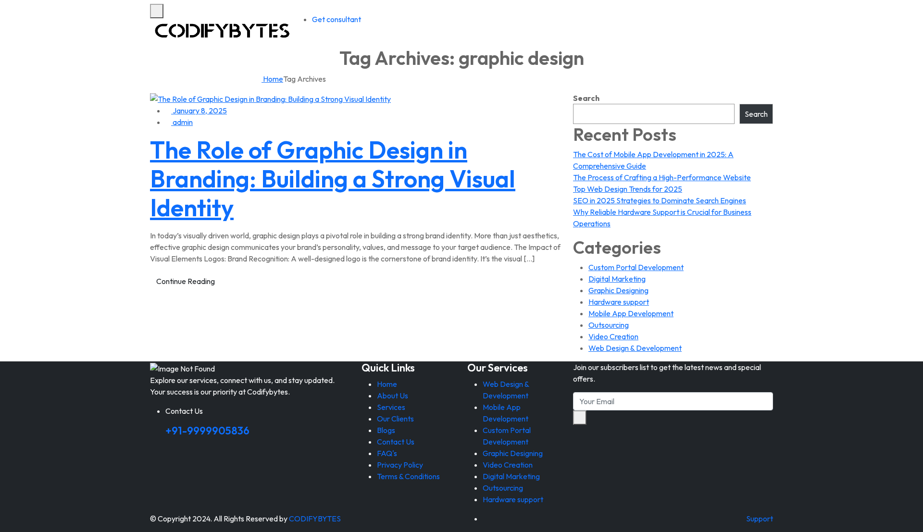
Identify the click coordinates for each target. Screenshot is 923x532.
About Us (392, 395)
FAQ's (387, 453)
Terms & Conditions (408, 476)
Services (391, 407)
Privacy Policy (400, 465)
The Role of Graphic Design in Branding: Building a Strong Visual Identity (332, 179)
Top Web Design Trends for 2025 (627, 189)
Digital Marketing (617, 279)
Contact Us (395, 441)
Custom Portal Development (636, 267)
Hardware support (618, 302)
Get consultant (336, 19)
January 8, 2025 (199, 110)
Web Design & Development (635, 348)
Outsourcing (608, 325)
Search (586, 98)
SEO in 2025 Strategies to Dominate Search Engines (659, 200)
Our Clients (395, 418)
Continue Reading (185, 281)
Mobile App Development (631, 313)
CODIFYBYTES (315, 518)
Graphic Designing (618, 290)
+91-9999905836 (207, 430)
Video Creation (613, 336)
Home (272, 79)
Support (759, 518)
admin (182, 122)
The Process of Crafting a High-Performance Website (662, 177)
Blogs (386, 430)
